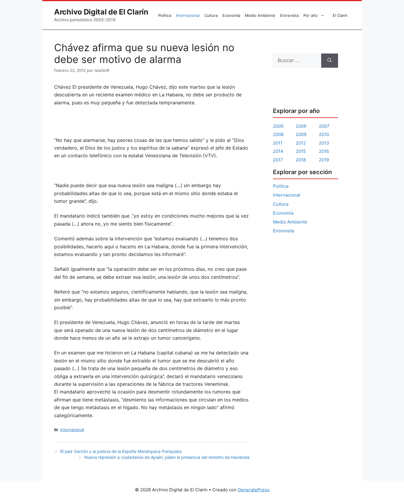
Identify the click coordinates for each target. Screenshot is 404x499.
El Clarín (340, 15)
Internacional (188, 15)
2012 (301, 143)
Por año (310, 15)
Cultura (211, 15)
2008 (278, 134)
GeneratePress (253, 489)
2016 (324, 151)
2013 (324, 143)
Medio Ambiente (260, 15)
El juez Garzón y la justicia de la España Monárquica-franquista (121, 451)
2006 (301, 126)
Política (164, 15)
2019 (324, 160)
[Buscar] (329, 61)
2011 (277, 143)
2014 (278, 151)
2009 (301, 134)
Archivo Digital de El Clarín (101, 11)
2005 (278, 126)
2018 (301, 160)
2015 (301, 151)
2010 (324, 134)
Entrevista (289, 15)
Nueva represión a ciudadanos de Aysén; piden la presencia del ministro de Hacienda (166, 457)
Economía (231, 15)
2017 (278, 160)
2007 (324, 126)
